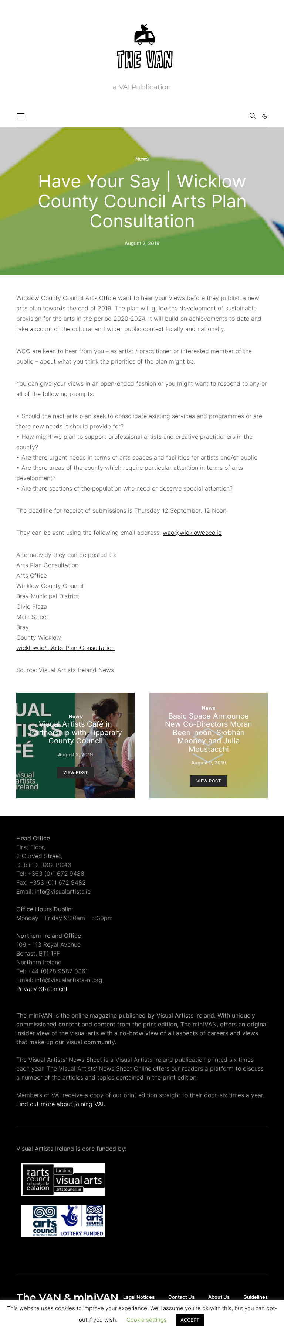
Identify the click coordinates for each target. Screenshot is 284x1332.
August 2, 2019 (142, 243)
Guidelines (255, 1297)
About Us (219, 1297)
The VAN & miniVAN (67, 1297)
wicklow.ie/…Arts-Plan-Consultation (65, 647)
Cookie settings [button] (146, 1319)
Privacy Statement (42, 988)
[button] (265, 116)
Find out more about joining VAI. (60, 1104)
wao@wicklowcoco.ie (192, 532)
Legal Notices (139, 1297)
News (142, 159)
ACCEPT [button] (189, 1320)
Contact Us (181, 1297)
